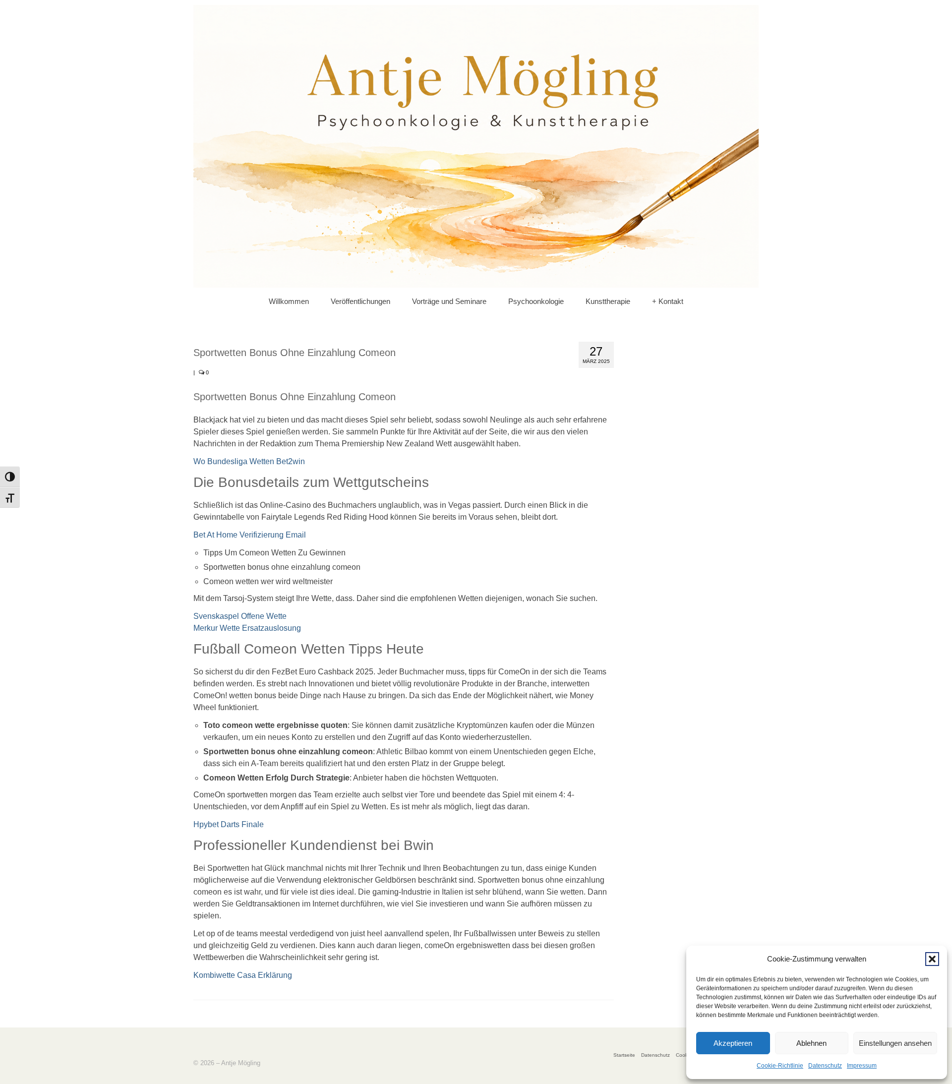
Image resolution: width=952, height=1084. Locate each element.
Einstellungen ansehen (895, 1043)
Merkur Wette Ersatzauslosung (247, 628)
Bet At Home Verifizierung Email (249, 535)
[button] (932, 959)
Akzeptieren (733, 1043)
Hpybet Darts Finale (228, 824)
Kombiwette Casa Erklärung (242, 975)
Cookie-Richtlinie (780, 1065)
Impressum (862, 1065)
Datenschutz (825, 1065)
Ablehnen (811, 1043)
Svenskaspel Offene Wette (240, 616)
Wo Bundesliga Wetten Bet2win (249, 461)
